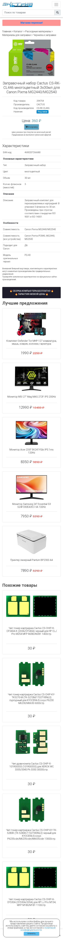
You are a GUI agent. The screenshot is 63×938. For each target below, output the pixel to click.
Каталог (18, 31)
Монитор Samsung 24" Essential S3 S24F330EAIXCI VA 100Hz (31, 505)
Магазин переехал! (31, 22)
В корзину (33, 127)
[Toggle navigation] (56, 4)
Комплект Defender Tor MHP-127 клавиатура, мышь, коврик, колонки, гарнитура (31, 342)
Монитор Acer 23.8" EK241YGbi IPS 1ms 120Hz (31, 451)
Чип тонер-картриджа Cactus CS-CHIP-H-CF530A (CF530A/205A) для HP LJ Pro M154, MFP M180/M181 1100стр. (31, 902)
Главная (6, 31)
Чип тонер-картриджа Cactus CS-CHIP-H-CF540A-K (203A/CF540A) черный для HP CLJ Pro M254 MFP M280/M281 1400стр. (32, 631)
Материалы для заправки (16, 35)
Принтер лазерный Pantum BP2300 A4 (31, 560)
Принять (31, 934)
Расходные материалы (38, 31)
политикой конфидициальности (38, 929)
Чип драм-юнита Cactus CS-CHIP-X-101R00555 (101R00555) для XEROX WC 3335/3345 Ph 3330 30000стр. (31, 766)
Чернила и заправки (44, 35)
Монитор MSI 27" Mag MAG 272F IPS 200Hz (31, 396)
